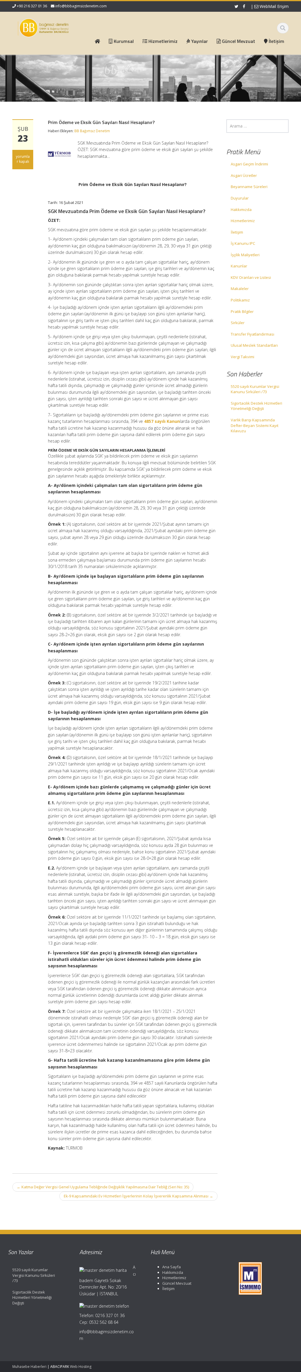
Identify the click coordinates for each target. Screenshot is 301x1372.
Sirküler (238, 322)
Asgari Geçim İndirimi (249, 164)
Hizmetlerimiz (243, 220)
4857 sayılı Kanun (162, 421)
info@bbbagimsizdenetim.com (81, 6)
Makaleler (240, 288)
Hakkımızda (241, 209)
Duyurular (240, 198)
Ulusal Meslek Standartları (254, 345)
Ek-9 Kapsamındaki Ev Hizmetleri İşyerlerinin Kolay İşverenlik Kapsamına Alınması (138, 1196)
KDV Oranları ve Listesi (251, 277)
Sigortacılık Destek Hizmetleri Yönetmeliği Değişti (256, 406)
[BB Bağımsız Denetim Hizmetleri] (43, 26)
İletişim (237, 232)
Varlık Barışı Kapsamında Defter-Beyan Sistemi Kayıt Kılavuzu (254, 425)
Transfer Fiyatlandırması (252, 334)
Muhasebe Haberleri (29, 1366)
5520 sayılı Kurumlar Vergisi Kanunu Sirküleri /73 (255, 389)
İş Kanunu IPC (243, 243)
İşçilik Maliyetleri (245, 254)
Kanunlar (239, 266)
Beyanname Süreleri (249, 186)
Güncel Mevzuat (176, 1283)
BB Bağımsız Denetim (92, 130)
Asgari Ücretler (244, 175)
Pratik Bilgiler (242, 311)
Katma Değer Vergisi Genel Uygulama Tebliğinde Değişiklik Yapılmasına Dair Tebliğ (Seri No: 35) (103, 1187)
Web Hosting (80, 1366)
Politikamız (240, 300)
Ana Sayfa (171, 1266)
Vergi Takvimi (242, 356)
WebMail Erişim (273, 6)
